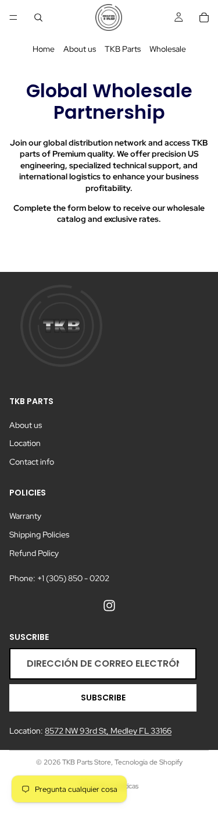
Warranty (25, 516)
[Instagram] (109, 605)
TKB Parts (123, 49)
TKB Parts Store (86, 762)
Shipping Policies (39, 534)
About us (79, 49)
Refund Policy (34, 552)
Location (25, 443)
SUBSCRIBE (103, 697)
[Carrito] (204, 17)
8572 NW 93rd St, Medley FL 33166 (108, 730)
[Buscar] (38, 17)
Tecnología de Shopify (149, 762)
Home (44, 49)
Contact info (31, 461)
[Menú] (13, 17)
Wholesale (167, 49)
